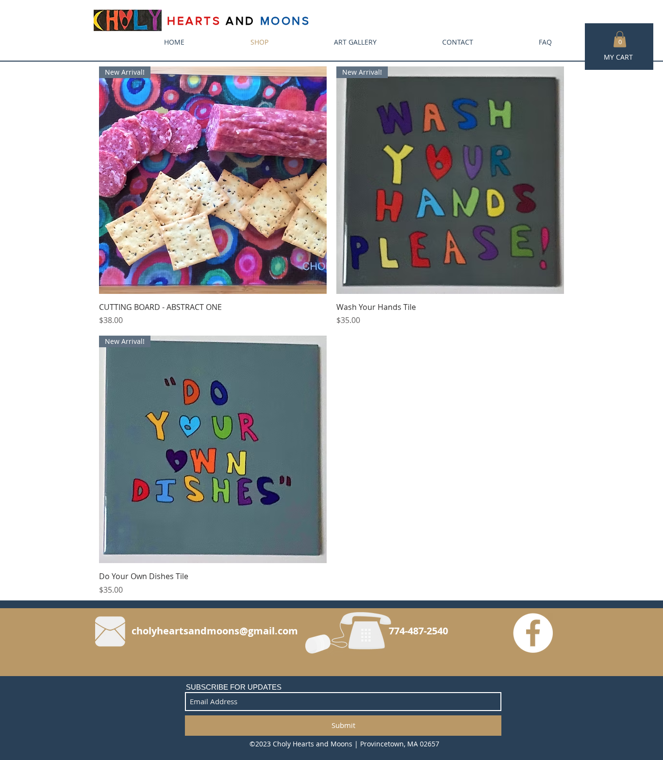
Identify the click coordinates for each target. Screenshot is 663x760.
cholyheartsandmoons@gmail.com (215, 630)
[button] (620, 39)
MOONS (285, 20)
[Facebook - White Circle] (533, 633)
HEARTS (196, 20)
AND (240, 20)
